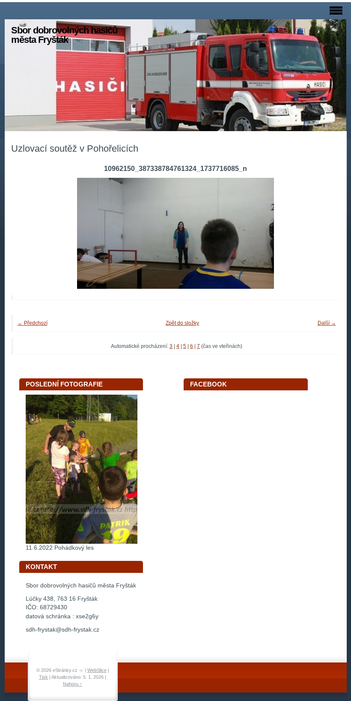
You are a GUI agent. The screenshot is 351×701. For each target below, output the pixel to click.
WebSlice (97, 670)
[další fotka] (322, 233)
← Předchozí (33, 323)
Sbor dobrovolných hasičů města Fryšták (64, 35)
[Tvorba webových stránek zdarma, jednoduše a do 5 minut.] (82, 671)
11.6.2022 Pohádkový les (60, 548)
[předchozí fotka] (29, 233)
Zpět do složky (182, 323)
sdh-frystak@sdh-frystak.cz (62, 629)
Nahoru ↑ (72, 683)
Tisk (43, 677)
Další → (327, 323)
